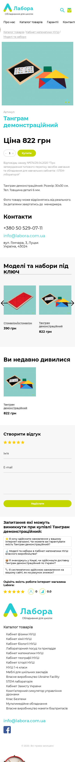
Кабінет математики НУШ (25, 653)
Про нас (9, 22)
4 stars (10, 442)
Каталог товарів (31, 22)
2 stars (19, 442)
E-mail (7, 467)
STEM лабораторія (19, 681)
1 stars (22, 442)
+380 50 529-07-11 (23, 228)
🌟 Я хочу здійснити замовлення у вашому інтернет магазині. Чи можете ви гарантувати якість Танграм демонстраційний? (35, 541)
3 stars (14, 442)
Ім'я (6, 453)
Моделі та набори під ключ (35, 268)
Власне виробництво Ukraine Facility (32, 676)
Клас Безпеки (16, 699)
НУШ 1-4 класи (16, 667)
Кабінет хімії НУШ (19, 639)
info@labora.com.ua (24, 235)
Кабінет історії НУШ (20, 662)
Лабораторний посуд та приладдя (31, 648)
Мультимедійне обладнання (26, 703)
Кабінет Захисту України (23, 686)
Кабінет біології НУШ (21, 643)
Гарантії (52, 22)
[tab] (37, 541)
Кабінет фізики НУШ (21, 634)
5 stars (5, 442)
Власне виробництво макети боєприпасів (37, 708)
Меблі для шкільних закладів (27, 672)
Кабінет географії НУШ (22, 658)
